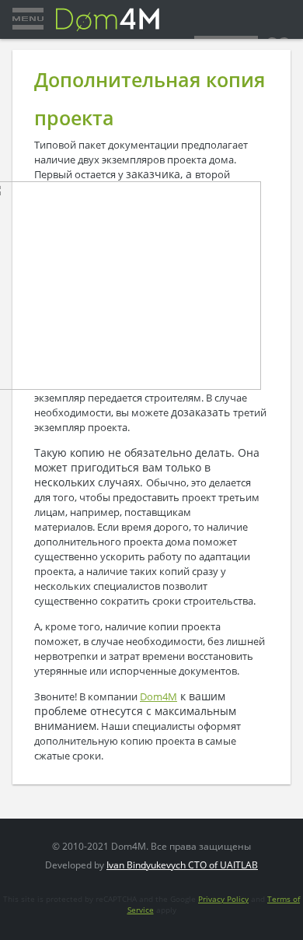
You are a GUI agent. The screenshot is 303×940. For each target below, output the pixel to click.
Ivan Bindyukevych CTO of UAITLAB (182, 865)
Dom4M (158, 696)
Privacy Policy (223, 898)
